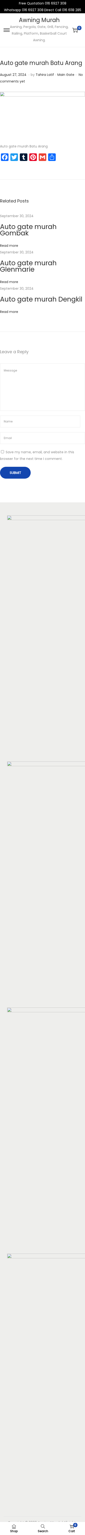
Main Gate (65, 74)
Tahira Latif (45, 74)
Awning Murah (39, 20)
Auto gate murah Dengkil (41, 299)
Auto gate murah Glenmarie (28, 266)
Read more (9, 245)
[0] (75, 30)
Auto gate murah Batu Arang (41, 63)
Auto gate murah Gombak (28, 230)
